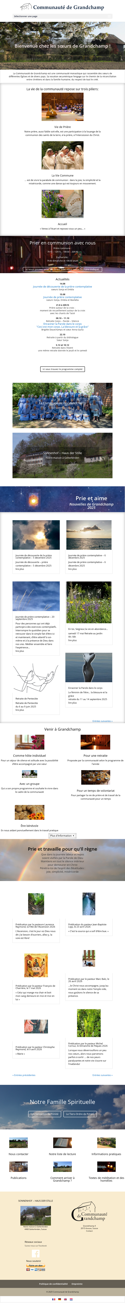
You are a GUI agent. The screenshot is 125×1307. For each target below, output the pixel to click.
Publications (19, 1178)
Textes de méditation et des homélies (106, 1179)
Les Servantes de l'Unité (44, 1114)
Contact (89, 1231)
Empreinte (77, 1283)
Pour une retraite (95, 756)
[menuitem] (54, 1299)
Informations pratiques (106, 1154)
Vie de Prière (62, 127)
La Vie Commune (62, 175)
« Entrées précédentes (23, 1075)
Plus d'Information (61, 835)
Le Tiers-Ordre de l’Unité (80, 1114)
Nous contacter (18, 1154)
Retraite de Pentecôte (27, 698)
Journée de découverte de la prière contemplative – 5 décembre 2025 (34, 556)
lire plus (20, 568)
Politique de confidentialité (53, 1283)
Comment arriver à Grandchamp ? (62, 1179)
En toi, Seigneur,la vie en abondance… (88, 628)
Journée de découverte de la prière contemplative (62, 286)
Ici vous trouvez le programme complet (62, 369)
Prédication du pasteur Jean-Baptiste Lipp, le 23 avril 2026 (87, 925)
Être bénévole (29, 826)
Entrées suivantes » (102, 721)
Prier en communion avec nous (63, 243)
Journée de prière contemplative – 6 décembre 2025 (87, 556)
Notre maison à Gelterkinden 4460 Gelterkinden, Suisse (35, 1228)
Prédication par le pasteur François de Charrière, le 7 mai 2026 (35, 987)
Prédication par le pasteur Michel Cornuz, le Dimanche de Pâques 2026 (88, 1044)
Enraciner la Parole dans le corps (62, 324)
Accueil (62, 224)
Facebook (43, 1245)
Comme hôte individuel (29, 756)
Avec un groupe (29, 784)
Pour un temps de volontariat (95, 790)
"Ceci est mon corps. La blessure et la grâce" (62, 326)
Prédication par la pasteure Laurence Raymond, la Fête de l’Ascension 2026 (35, 925)
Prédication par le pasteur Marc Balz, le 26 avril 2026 (88, 980)
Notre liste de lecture (62, 1154)
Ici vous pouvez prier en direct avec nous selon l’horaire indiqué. (62, 269)
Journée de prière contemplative (62, 297)
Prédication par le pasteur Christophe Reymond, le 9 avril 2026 (35, 1048)
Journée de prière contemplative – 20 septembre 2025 (35, 618)
